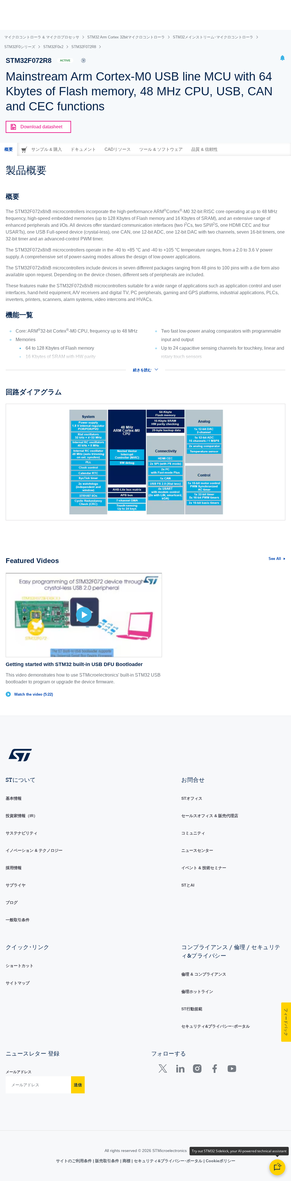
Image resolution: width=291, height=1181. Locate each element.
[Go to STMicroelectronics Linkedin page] (180, 1069)
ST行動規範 (191, 1009)
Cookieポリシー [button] (220, 1161)
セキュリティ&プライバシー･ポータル (215, 1026)
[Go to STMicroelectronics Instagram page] (197, 1069)
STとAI (187, 885)
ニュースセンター (197, 850)
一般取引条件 (18, 920)
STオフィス (191, 798)
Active (65, 60)
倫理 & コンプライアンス (203, 974)
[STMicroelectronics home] (20, 755)
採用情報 (14, 867)
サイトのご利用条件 (74, 1161)
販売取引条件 (107, 1161)
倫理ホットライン (197, 991)
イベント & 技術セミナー (203, 867)
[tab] (8, 149)
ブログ (12, 902)
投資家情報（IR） (22, 815)
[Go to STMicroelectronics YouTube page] (232, 1069)
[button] (282, 58)
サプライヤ (16, 885)
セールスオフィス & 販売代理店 (209, 815)
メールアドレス (19, 1072)
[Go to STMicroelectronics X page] (164, 1069)
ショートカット (20, 965)
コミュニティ (193, 833)
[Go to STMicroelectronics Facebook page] (214, 1069)
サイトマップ (18, 983)
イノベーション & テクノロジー (34, 850)
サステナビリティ (22, 833)
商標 (126, 1161)
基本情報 (14, 798)
